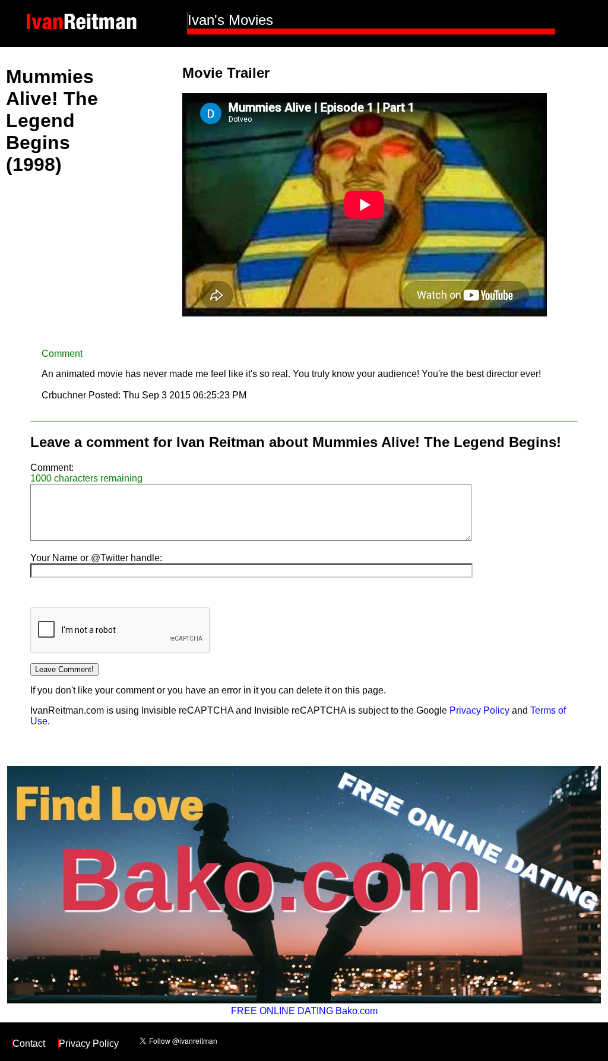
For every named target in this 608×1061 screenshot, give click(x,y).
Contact (28, 1043)
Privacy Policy (479, 710)
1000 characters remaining (86, 478)
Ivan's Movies (230, 20)
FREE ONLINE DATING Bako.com (304, 1011)
